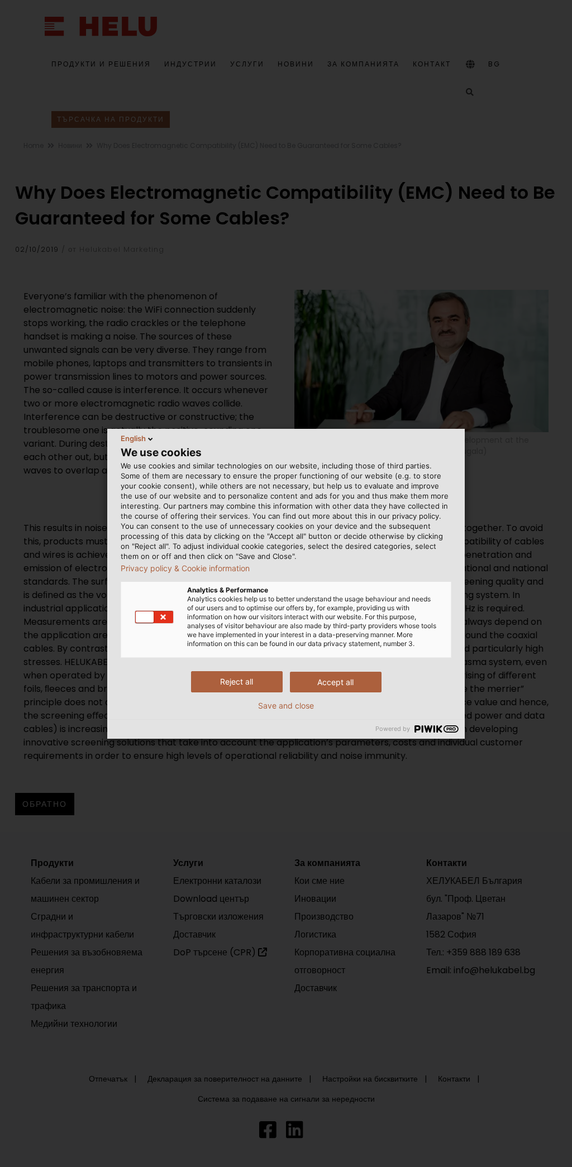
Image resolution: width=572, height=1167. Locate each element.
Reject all (236, 681)
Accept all (335, 682)
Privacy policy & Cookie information (185, 568)
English (133, 438)
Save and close (286, 705)
